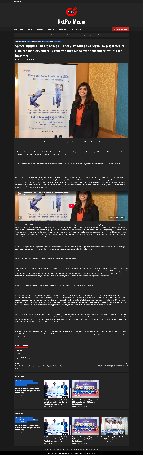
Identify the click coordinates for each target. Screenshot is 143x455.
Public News (57, 41)
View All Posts (23, 357)
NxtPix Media (71, 21)
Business (30, 29)
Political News (89, 393)
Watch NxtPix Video (122, 29)
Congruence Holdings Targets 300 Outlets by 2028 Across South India (113, 438)
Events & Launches (32, 41)
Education (40, 29)
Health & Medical (60, 393)
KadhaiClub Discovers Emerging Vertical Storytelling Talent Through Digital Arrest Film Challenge (27, 390)
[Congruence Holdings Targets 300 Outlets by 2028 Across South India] (114, 426)
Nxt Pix (17, 60)
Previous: (42, 365)
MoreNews (83, 453)
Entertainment (51, 29)
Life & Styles (62, 29)
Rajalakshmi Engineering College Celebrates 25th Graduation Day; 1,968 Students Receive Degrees (85, 402)
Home (15, 29)
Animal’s (21, 29)
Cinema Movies (19, 381)
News (71, 29)
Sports (78, 29)
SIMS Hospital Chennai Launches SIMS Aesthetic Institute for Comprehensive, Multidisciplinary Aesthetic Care (55, 402)
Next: (113, 364)
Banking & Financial (21, 41)
